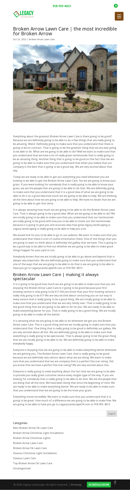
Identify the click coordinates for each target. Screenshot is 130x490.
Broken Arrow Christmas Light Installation (38, 433)
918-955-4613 (62, 6)
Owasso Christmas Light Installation (35, 453)
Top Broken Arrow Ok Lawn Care (32, 463)
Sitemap (76, 484)
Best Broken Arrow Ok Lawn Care (33, 428)
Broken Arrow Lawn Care (42, 39)
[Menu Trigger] (119, 16)
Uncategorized (22, 468)
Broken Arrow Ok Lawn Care (30, 448)
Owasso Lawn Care (24, 458)
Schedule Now (99, 484)
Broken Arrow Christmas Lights (32, 438)
